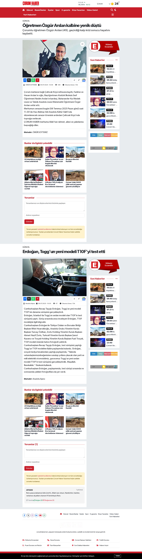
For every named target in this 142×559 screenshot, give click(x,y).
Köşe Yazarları (78, 10)
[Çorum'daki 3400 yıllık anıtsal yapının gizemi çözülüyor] (75, 175)
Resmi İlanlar (40, 10)
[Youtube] (40, 515)
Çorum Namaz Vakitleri (83, 540)
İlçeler (51, 10)
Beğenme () (49, 500)
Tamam (117, 555)
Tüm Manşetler (55, 545)
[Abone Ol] (84, 80)
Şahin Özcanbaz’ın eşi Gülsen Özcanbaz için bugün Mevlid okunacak (111, 103)
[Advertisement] (13, 53)
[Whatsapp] (44, 515)
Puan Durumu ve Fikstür (33, 545)
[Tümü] (116, 60)
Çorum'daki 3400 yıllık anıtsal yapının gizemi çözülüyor (74, 184)
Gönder (29, 222)
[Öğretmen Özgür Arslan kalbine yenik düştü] (55, 58)
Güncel (30, 10)
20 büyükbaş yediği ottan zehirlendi (111, 70)
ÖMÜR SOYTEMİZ (31, 85)
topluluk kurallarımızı (44, 229)
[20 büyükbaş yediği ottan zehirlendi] (33, 152)
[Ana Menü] (112, 15)
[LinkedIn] (36, 515)
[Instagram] (32, 515)
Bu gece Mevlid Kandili (111, 114)
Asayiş (109, 77)
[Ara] (112, 10)
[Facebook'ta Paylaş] (25, 80)
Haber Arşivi (104, 545)
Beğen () (39, 500)
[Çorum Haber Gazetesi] (31, 3)
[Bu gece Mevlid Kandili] (75, 152)
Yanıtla (30, 500)
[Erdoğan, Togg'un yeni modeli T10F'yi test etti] (55, 277)
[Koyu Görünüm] (115, 10)
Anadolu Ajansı (30, 303)
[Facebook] (24, 515)
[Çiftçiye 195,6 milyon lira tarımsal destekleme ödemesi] (54, 175)
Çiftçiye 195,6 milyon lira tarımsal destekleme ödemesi (54, 184)
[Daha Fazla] (37, 80)
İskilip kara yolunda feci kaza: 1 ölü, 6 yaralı (111, 81)
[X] (28, 515)
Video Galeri (92, 10)
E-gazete (66, 10)
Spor (57, 10)
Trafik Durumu (104, 540)
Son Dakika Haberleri (81, 545)
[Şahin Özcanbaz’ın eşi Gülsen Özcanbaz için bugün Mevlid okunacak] (54, 152)
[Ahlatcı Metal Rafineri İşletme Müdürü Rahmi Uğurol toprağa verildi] (33, 175)
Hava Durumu (55, 540)
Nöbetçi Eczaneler (32, 540)
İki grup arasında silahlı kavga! (111, 92)
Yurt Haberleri (29, 15)
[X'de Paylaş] (29, 80)
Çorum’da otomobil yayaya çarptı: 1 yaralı (112, 125)
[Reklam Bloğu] (103, 47)
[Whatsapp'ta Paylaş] (33, 80)
